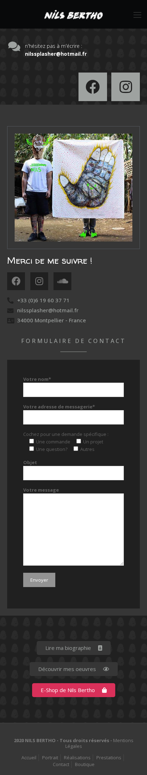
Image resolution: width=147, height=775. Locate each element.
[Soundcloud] (62, 281)
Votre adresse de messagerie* (59, 406)
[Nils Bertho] (73, 14)
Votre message (41, 490)
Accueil (28, 757)
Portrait (50, 757)
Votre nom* (37, 379)
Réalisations (77, 757)
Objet (30, 462)
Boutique (85, 764)
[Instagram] (125, 87)
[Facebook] (92, 87)
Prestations (108, 757)
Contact (61, 764)
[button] (74, 648)
